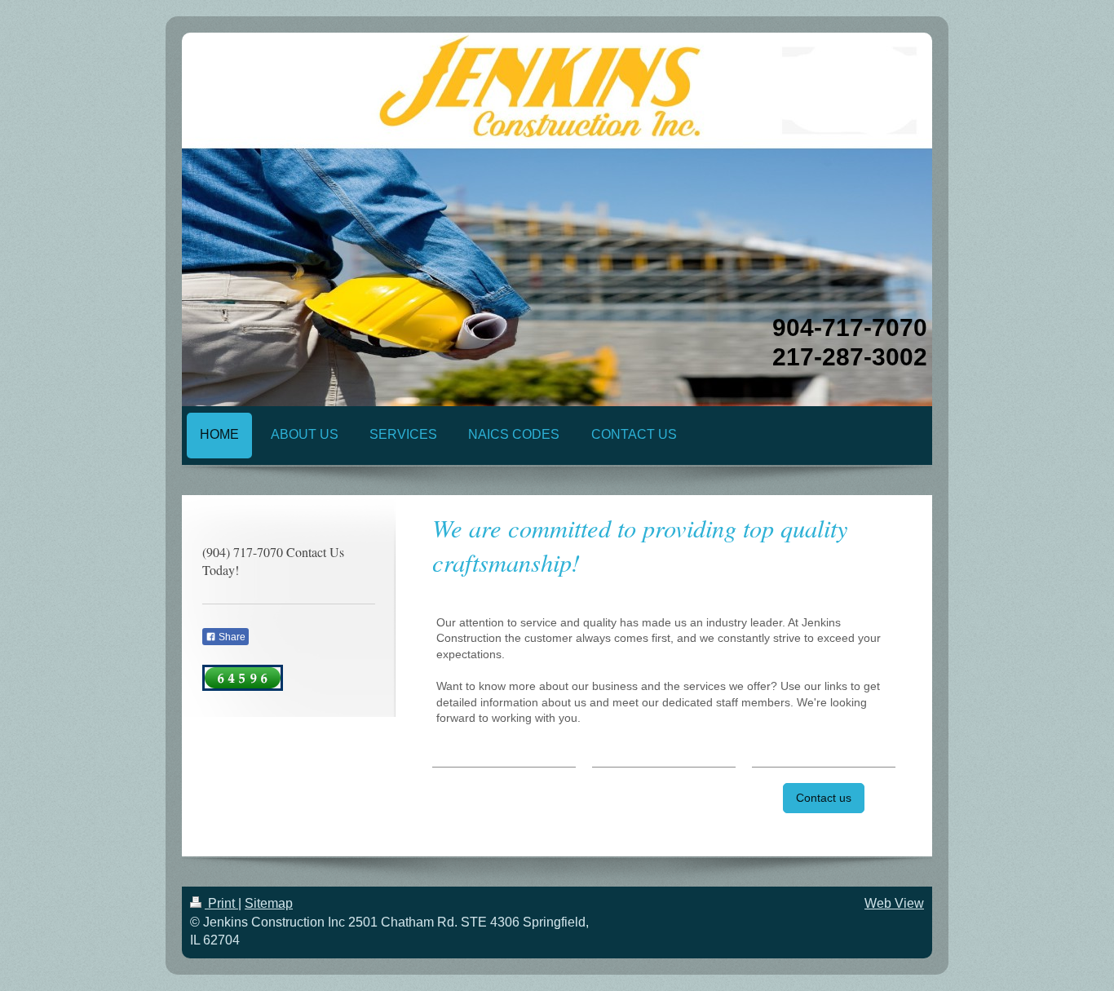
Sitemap (269, 903)
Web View (894, 903)
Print (221, 903)
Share (230, 637)
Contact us (823, 797)
